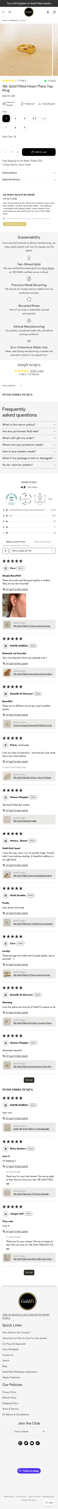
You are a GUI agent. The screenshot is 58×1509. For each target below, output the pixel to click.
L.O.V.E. (22, 20)
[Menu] (3, 12)
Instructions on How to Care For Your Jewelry (24, 1338)
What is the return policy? (18, 424)
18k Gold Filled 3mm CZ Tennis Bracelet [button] (31, 1194)
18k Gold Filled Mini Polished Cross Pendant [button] (33, 923)
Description (9, 173)
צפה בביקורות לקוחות (14, 224)
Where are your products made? (22, 445)
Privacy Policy (9, 1392)
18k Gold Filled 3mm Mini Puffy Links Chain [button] (32, 1259)
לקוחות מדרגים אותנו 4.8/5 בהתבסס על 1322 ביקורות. (25, 1316)
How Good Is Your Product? (16, 1332)
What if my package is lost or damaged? (27, 458)
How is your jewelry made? (19, 451)
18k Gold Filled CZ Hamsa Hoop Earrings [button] (31, 626)
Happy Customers (11, 1377)
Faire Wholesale (10, 1349)
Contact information (29, 1500)
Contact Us (7, 1355)
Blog (4, 1366)
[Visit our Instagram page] (20, 1443)
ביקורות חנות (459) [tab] (42, 542)
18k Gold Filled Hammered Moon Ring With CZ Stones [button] (32, 1066)
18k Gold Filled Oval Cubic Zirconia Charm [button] (32, 1023)
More (50, 499)
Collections (13, 20)
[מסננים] (5, 551)
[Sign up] (43, 1431)
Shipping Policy (10, 1403)
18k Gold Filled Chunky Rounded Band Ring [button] (32, 875)
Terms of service (34, 1496)
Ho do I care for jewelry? (17, 465)
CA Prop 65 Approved (13, 1344)
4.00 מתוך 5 (36, 371)
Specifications (11, 179)
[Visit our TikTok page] (38, 1443)
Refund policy (9, 1496)
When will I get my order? (18, 438)
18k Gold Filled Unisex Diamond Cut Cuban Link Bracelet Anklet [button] (32, 674)
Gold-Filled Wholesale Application (19, 1372)
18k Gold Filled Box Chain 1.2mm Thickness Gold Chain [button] (32, 777)
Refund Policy (9, 1397)
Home (4, 20)
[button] (9, 80)
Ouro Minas (48, 268)
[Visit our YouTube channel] (32, 1443)
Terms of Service (10, 1408)
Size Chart (7, 136)
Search (5, 1360)
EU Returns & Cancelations (15, 1414)
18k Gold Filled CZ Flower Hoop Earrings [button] (31, 975)
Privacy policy (21, 1496)
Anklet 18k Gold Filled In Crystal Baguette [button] (31, 1128)
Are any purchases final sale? (20, 431)
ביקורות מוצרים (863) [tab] (15, 542)
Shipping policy (48, 1496)
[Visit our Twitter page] (26, 1443)
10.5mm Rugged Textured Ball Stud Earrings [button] (32, 725)
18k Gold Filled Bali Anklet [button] (24, 821)
